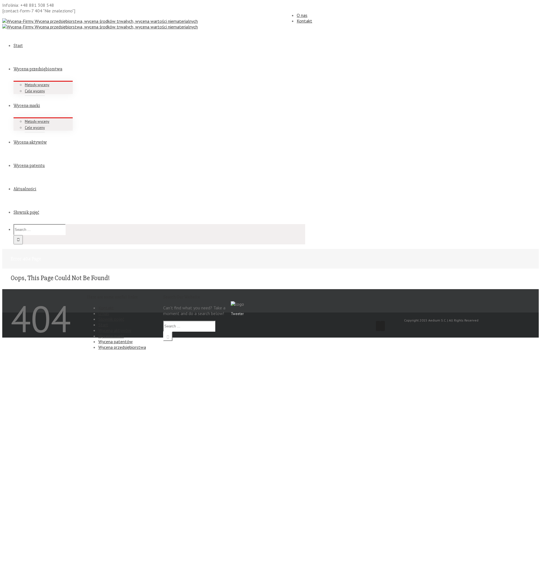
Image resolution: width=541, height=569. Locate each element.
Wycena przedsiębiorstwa (122, 347)
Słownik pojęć (111, 319)
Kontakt (304, 21)
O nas (302, 15)
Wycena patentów (115, 341)
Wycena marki (111, 336)
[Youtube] (382, 326)
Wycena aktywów (114, 330)
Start (103, 324)
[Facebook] (378, 326)
